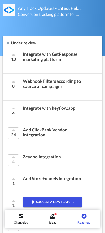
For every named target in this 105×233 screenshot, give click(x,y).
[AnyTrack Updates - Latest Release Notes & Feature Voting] (9, 10)
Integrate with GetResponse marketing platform (50, 57)
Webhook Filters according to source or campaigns (52, 84)
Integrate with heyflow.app (49, 108)
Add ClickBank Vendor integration (45, 132)
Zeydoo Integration (42, 156)
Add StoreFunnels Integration (52, 178)
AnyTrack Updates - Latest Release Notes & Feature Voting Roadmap (49, 8)
